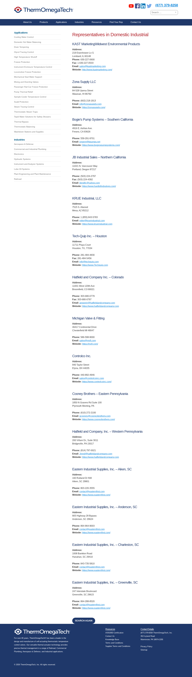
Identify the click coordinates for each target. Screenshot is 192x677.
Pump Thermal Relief (23, 92)
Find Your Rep (116, 22)
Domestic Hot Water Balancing (27, 42)
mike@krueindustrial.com (92, 220)
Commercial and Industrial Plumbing (30, 149)
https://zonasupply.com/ (93, 107)
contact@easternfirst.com (92, 491)
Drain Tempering (21, 47)
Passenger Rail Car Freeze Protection (31, 87)
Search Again (83, 620)
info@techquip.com (89, 262)
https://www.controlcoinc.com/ (96, 381)
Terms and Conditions (114, 643)
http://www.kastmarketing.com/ (97, 69)
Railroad (18, 179)
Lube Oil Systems (22, 169)
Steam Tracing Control (24, 107)
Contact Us (136, 22)
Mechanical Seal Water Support (28, 77)
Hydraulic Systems (22, 159)
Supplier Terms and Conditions (117, 646)
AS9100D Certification (114, 633)
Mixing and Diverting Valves (26, 82)
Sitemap (144, 650)
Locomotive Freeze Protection (27, 72)
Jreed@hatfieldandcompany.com (95, 454)
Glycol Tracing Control (24, 52)
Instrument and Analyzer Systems (29, 164)
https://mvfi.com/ (90, 344)
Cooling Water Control (24, 37)
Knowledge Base (112, 639)
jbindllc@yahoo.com (89, 183)
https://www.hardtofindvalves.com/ (99, 186)
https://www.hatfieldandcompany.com (100, 306)
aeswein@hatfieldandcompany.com (97, 303)
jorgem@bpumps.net (89, 142)
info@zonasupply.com (90, 104)
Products (44, 22)
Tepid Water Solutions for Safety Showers (32, 117)
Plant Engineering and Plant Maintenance (32, 174)
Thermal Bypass (21, 122)
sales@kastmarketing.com (92, 66)
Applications (61, 22)
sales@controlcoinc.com (91, 378)
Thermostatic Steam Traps (26, 112)
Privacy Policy (146, 646)
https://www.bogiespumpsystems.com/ (101, 145)
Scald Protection (21, 102)
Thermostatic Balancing (24, 127)
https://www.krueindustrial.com (97, 224)
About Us (27, 22)
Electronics (19, 154)
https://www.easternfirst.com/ (96, 495)
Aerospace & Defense (23, 144)
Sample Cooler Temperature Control (30, 97)
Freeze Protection (22, 62)
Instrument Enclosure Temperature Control (33, 67)
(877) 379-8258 (166, 5)
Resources (97, 22)
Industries (79, 22)
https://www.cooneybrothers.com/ (98, 419)
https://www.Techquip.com (95, 265)
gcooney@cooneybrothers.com (94, 416)
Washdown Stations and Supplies (29, 132)
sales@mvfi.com (87, 340)
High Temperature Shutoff (25, 57)
